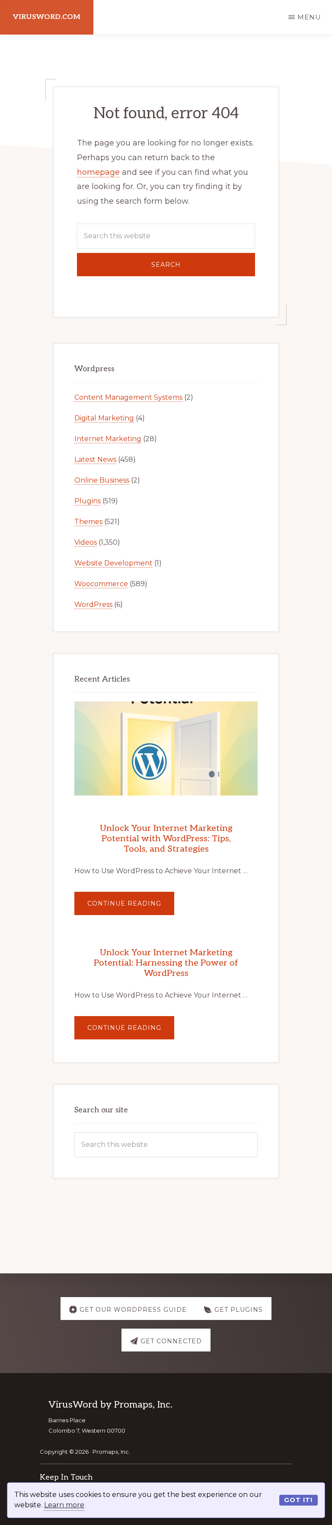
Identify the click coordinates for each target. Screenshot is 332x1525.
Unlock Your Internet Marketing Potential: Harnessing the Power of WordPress (166, 963)
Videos (85, 542)
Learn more (64, 1505)
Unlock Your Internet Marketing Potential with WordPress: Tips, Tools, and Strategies (166, 838)
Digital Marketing (104, 418)
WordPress (93, 604)
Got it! (298, 1500)
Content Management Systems (128, 397)
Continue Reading (130, 907)
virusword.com (46, 17)
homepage (98, 172)
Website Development (113, 563)
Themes (88, 522)
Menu (309, 17)
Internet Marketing (107, 439)
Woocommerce (101, 584)
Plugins (87, 501)
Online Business (101, 480)
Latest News (95, 459)
